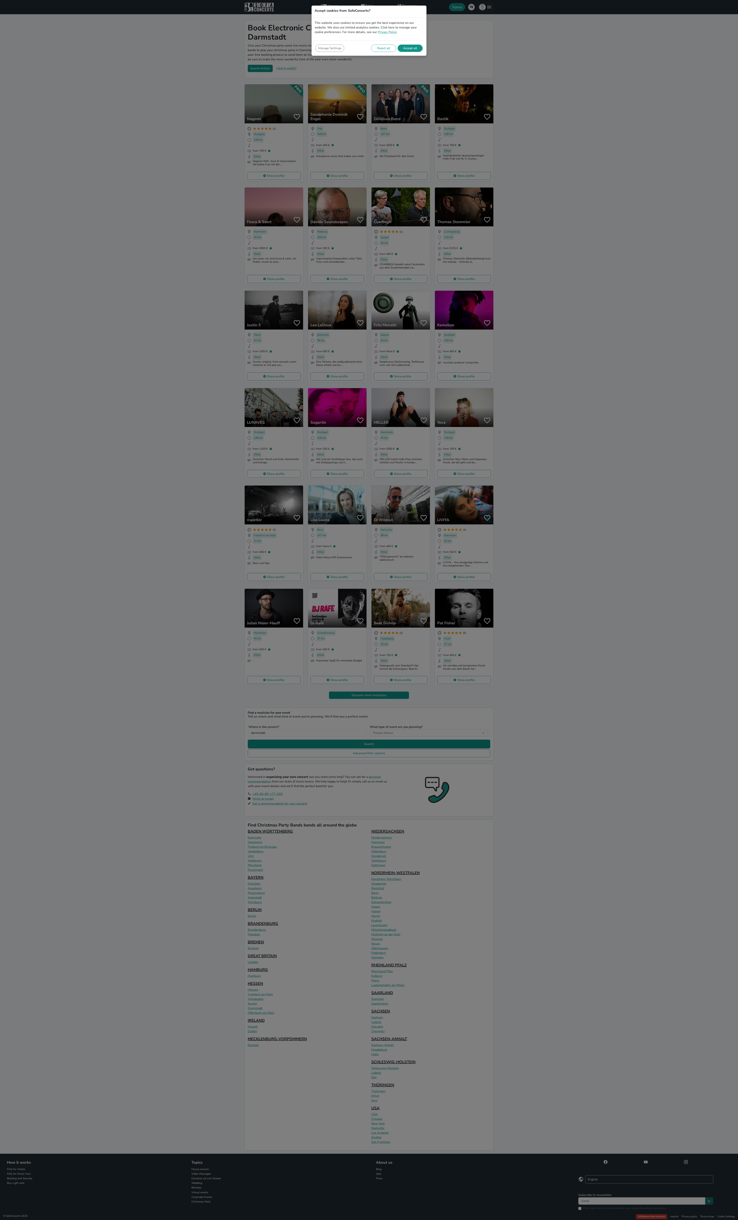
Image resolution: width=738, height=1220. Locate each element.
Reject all (383, 48)
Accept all (410, 48)
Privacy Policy (387, 32)
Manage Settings (330, 48)
